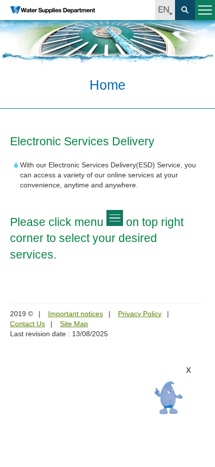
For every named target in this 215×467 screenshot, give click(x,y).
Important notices (75, 314)
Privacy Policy (140, 314)
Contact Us (27, 324)
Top (201, 453)
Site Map (74, 324)
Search (185, 10)
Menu (205, 10)
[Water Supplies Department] (52, 10)
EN (165, 10)
